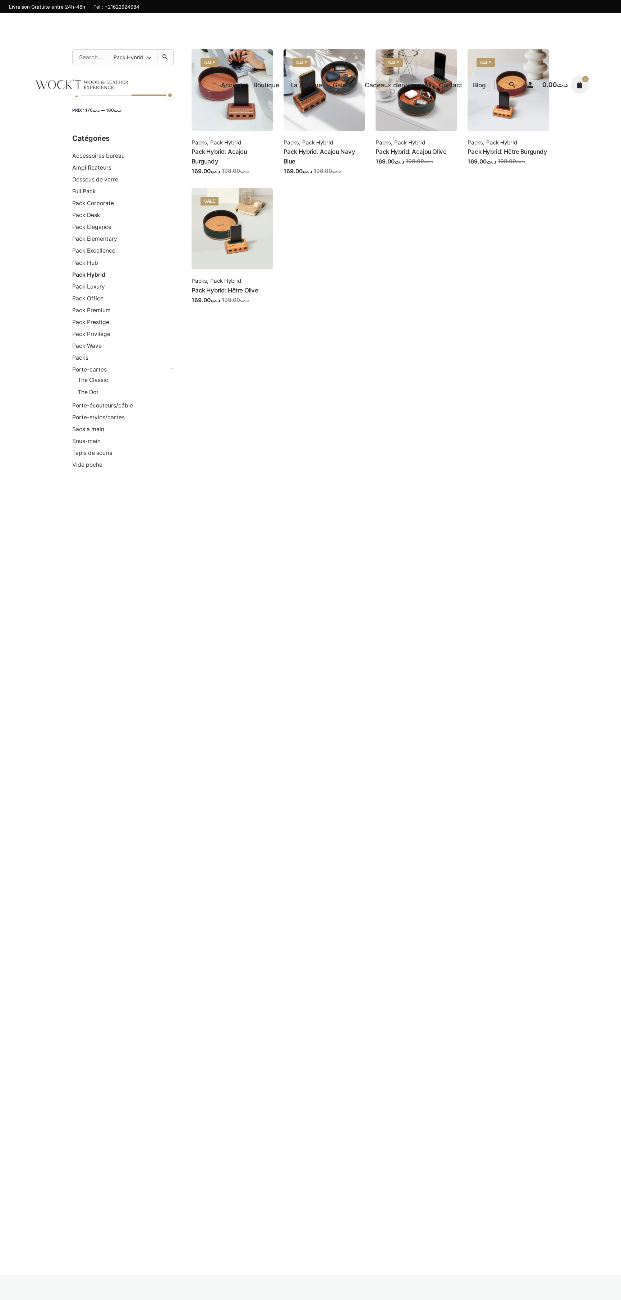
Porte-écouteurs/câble (102, 405)
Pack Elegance (91, 226)
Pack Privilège (91, 334)
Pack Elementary (94, 238)
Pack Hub (85, 262)
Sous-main (86, 441)
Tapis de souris (92, 453)
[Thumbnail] (81, 85)
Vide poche (87, 464)
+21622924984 (122, 7)
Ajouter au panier (215, 178)
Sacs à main (88, 429)
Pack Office (88, 298)
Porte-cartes (89, 369)
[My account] (530, 85)
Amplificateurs (91, 167)
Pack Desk (86, 215)
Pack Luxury (88, 286)
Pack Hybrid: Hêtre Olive (225, 290)
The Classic (93, 380)
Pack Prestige (90, 322)
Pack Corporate (93, 203)
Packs (80, 357)
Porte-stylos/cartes (98, 417)
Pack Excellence (93, 250)
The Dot (88, 392)
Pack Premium (91, 310)
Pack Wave (87, 345)
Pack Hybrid (88, 274)
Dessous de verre (95, 179)
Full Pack (84, 191)
